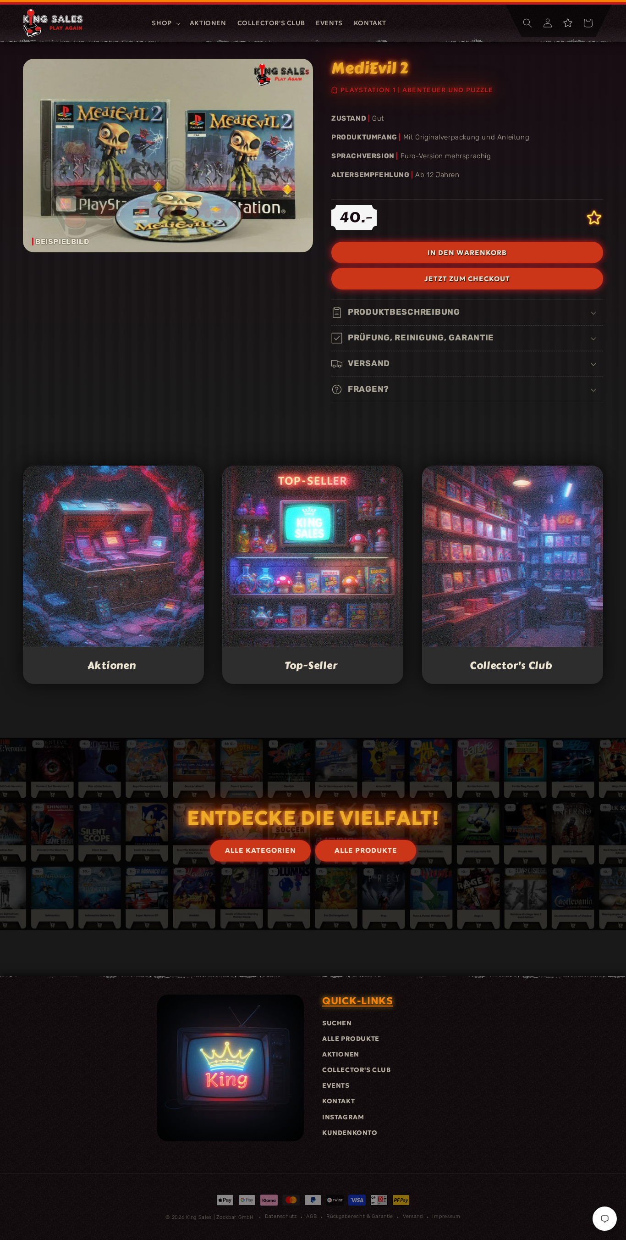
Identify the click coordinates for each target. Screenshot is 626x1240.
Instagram (343, 1117)
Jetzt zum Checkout (467, 278)
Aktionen (112, 666)
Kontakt (338, 1101)
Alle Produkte (350, 1038)
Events (336, 1085)
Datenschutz (281, 1216)
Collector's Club (511, 666)
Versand (413, 1216)
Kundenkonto (350, 1133)
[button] (165, 23)
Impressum (446, 1216)
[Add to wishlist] (594, 218)
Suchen (337, 1023)
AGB (311, 1216)
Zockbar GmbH (234, 1217)
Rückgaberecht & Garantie (359, 1216)
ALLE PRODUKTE (366, 850)
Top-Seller (311, 666)
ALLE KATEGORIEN (260, 850)
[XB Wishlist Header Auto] (568, 23)
